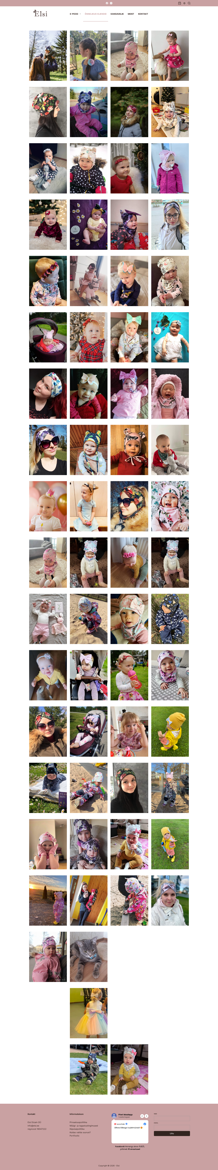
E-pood (74, 14)
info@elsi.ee (33, 1125)
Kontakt (143, 14)
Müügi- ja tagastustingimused (84, 1125)
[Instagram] (111, 3)
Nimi (155, 1114)
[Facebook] (107, 3)
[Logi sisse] (184, 3)
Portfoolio (74, 1135)
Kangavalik (117, 14)
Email (156, 1123)
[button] (146, 1116)
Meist (131, 14)
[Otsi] (189, 3)
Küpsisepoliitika (77, 1129)
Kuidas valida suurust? (80, 1132)
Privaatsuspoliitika (78, 1122)
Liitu (172, 1133)
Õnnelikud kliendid (96, 14)
